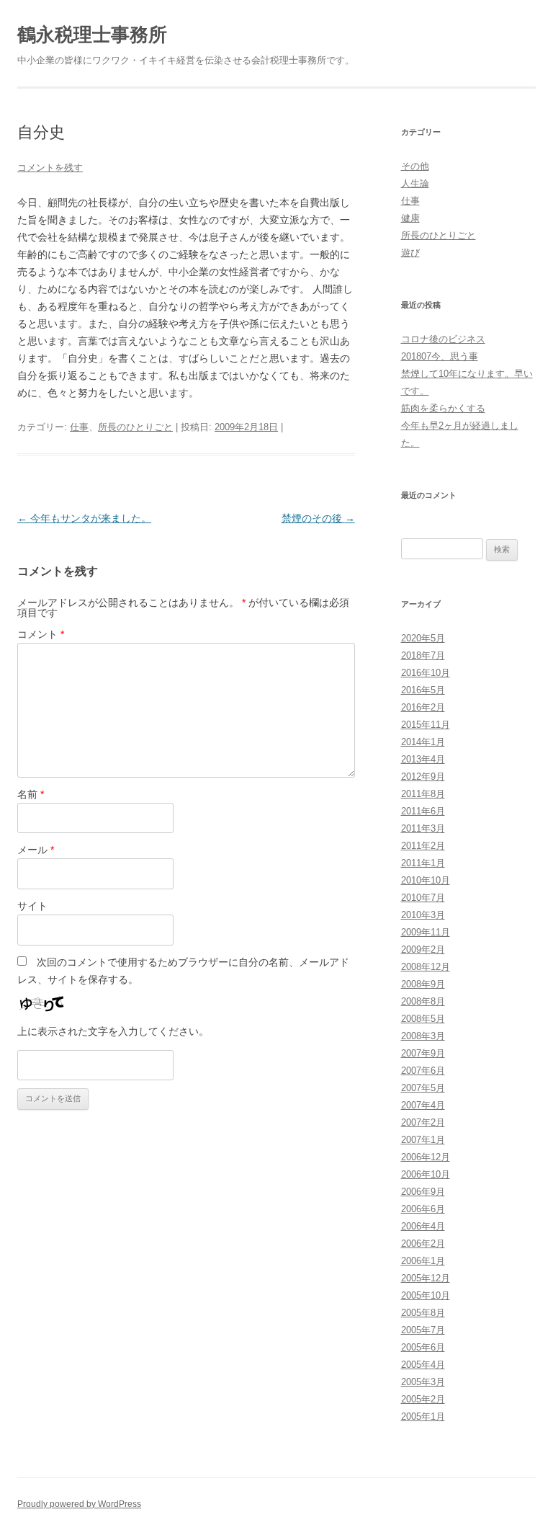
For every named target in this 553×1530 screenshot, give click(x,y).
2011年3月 (423, 828)
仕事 (79, 427)
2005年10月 (425, 1295)
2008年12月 (425, 966)
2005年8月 (423, 1312)
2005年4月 (423, 1364)
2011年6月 (423, 811)
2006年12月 (425, 1157)
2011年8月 (423, 793)
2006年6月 (423, 1209)
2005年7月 (423, 1330)
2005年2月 (423, 1399)
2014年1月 (423, 742)
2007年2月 (423, 1122)
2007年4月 (423, 1105)
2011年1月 (423, 863)
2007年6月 (423, 1070)
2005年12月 (425, 1278)
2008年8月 (423, 1001)
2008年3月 (423, 1036)
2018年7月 (423, 655)
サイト (32, 906)
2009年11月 (425, 932)
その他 (415, 166)
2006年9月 (423, 1191)
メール (35, 849)
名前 (30, 794)
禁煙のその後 (318, 518)
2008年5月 (423, 1018)
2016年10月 (425, 672)
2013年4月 (423, 759)
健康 (410, 218)
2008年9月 (423, 984)
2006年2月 (423, 1243)
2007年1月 (423, 1139)
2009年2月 (423, 949)
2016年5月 (423, 690)
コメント (40, 634)
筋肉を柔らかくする (443, 408)
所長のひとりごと (135, 427)
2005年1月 (423, 1416)
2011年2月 (423, 845)
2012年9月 (423, 776)
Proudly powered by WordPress (79, 1504)
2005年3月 (423, 1381)
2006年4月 (423, 1226)
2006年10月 (425, 1174)
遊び (410, 252)
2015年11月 (425, 724)
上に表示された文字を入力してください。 (113, 1031)
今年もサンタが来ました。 (84, 518)
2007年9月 (423, 1053)
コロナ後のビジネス (443, 339)
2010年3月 (423, 914)
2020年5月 (423, 638)
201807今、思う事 (439, 356)
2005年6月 (423, 1347)
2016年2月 (423, 707)
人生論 (415, 183)
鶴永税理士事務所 (92, 34)
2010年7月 (423, 897)
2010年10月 (425, 880)
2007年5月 (423, 1087)
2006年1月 (423, 1260)
